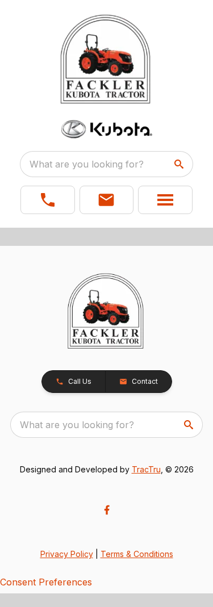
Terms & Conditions (137, 554)
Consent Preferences (46, 582)
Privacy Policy (66, 554)
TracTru (146, 469)
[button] (47, 200)
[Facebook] (106, 510)
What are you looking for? (87, 164)
